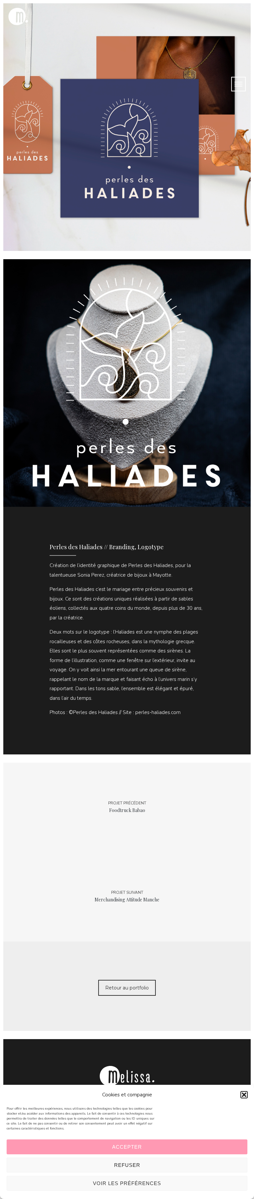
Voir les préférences (127, 1183)
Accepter (127, 1147)
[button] (244, 1094)
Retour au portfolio (127, 988)
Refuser (127, 1165)
